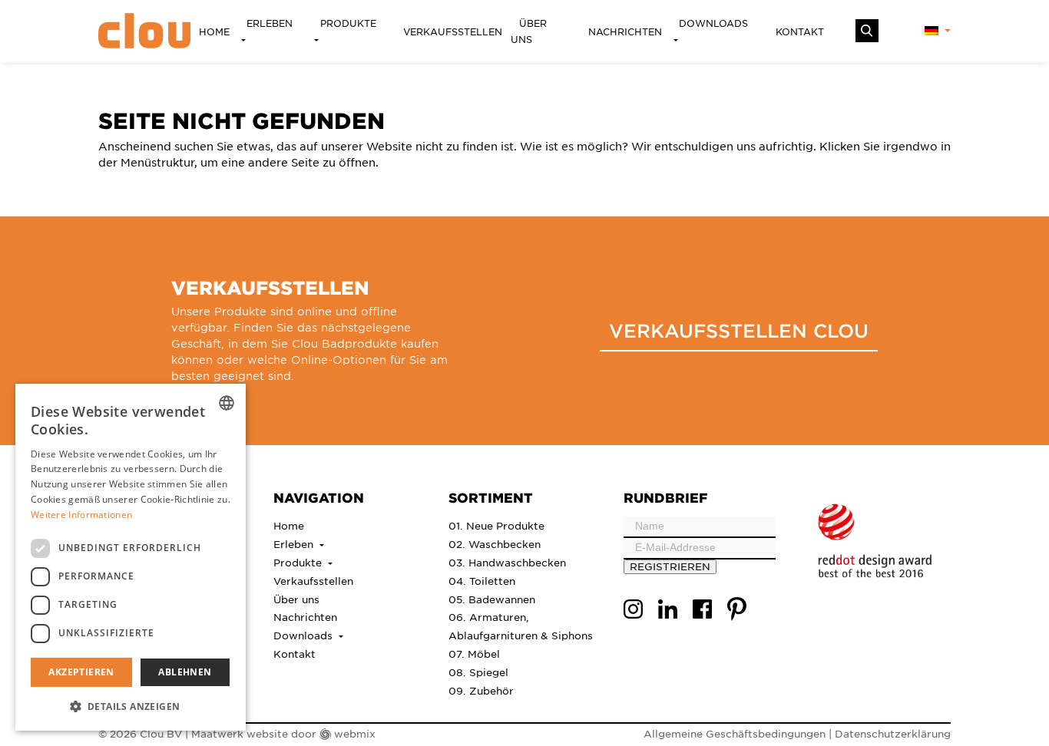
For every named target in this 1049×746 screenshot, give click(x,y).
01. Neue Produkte (496, 525)
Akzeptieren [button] (81, 671)
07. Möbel (474, 653)
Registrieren (670, 566)
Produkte (348, 23)
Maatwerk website (239, 733)
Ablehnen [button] (184, 671)
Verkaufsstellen (452, 31)
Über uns (529, 31)
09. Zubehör (481, 690)
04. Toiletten (481, 580)
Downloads (713, 23)
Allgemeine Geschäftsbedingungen (735, 733)
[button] (130, 706)
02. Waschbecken (494, 543)
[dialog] (130, 557)
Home (214, 31)
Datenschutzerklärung (893, 733)
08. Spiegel (478, 671)
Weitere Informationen (81, 514)
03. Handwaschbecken (507, 562)
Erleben (270, 23)
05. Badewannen (491, 599)
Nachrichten (625, 31)
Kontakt (800, 31)
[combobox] (226, 403)
